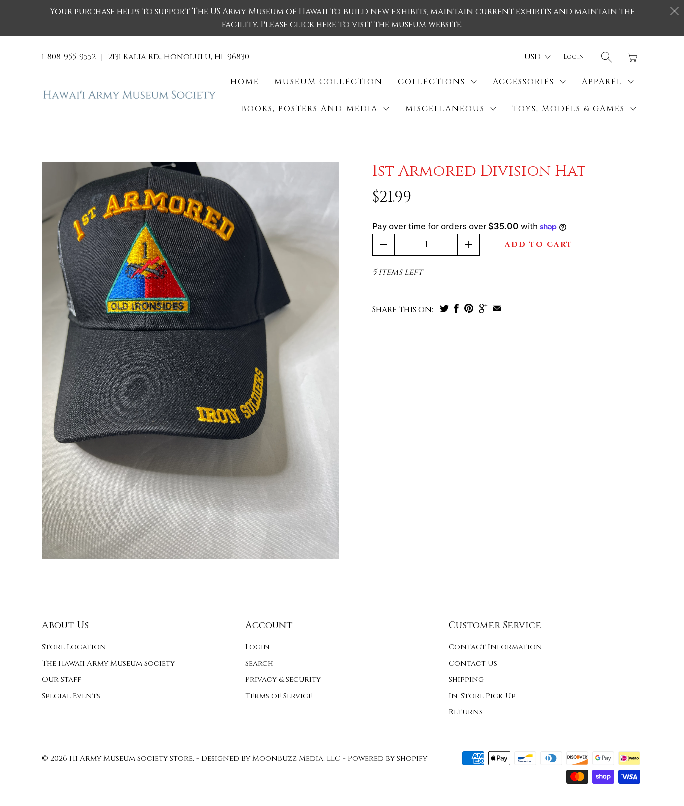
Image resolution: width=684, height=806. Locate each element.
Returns (466, 712)
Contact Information (495, 647)
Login (257, 647)
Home (244, 81)
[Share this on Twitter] (444, 308)
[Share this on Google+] (483, 308)
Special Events (71, 696)
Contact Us (473, 663)
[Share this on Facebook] (456, 308)
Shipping (466, 679)
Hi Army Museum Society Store (131, 758)
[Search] (606, 57)
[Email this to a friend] (497, 308)
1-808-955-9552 (69, 56)
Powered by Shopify (387, 758)
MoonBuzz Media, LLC (296, 758)
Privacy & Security (283, 679)
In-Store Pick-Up (482, 696)
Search (259, 663)
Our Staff (61, 679)
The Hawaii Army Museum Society (108, 663)
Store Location (74, 647)
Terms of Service (278, 696)
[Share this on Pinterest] (469, 308)
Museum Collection (328, 81)
